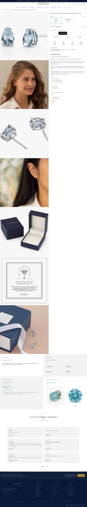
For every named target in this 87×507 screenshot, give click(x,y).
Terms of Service (37, 505)
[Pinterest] (6, 494)
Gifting (53, 7)
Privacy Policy (30, 505)
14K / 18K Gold (70, 495)
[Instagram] (3, 494)
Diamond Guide (38, 494)
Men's (59, 7)
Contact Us (54, 490)
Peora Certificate (71, 490)
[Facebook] (9, 494)
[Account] (81, 4)
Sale (70, 7)
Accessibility (50, 505)
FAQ (52, 488)
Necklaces (24, 7)
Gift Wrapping (54, 492)
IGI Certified (70, 491)
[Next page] (47, 466)
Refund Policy (44, 505)
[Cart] (84, 4)
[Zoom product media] (46, 13)
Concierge (9, 4)
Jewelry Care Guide (38, 492)
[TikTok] (11, 494)
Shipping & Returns (55, 485)
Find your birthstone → (65, 1)
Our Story (4, 4)
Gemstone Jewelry (8, 9)
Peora (17, 484)
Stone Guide (37, 486)
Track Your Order (55, 486)
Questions (73, 49)
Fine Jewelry (18, 485)
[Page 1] (42, 466)
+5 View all (83, 26)
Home (3, 9)
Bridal (46, 7)
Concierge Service (38, 496)
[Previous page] (39, 466)
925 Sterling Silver (71, 493)
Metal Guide (37, 488)
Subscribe (81, 475)
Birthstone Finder (38, 485)
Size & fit (67, 49)
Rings (17, 7)
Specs (62, 49)
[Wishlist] (78, 4)
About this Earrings (55, 49)
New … (65, 7)
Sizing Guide (37, 490)
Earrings (32, 7)
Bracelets (39, 7)
